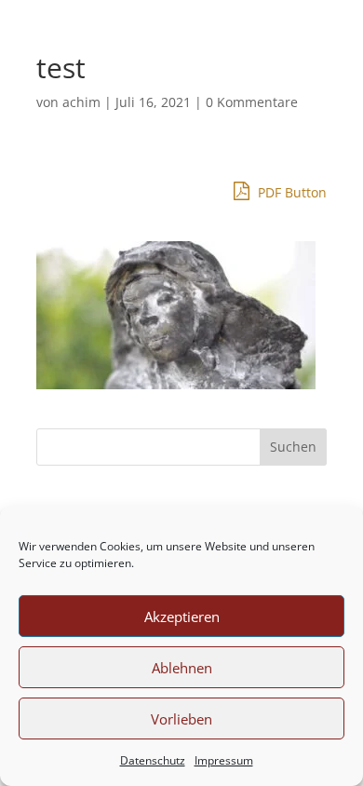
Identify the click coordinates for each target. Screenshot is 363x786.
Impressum (224, 760)
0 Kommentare (252, 102)
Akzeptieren (182, 616)
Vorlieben (181, 719)
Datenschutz (152, 760)
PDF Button (290, 192)
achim (81, 102)
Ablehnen (182, 667)
